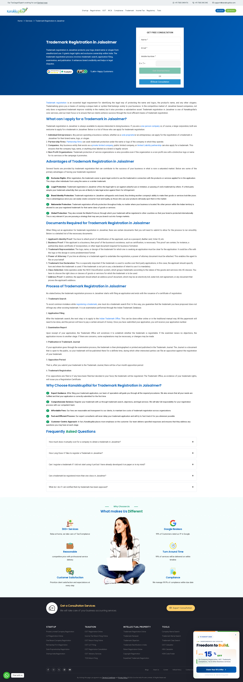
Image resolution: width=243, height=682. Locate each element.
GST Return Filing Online (94, 640)
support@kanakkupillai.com (225, 3)
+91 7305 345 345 (201, 3)
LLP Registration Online (54, 636)
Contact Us (189, 670)
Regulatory (151, 11)
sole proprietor (128, 135)
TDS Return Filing (91, 658)
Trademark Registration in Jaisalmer (50, 21)
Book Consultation (161, 82)
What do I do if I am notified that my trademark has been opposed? (121, 486)
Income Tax (140, 11)
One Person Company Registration (58, 640)
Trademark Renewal (130, 636)
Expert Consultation (182, 608)
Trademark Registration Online (134, 632)
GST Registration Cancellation (96, 649)
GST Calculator (167, 645)
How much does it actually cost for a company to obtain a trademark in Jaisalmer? (121, 441)
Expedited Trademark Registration (136, 658)
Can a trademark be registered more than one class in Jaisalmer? (121, 475)
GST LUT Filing (90, 645)
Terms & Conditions (108, 677)
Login (221, 11)
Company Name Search (170, 632)
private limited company (102, 145)
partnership (156, 145)
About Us (156, 670)
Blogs (147, 670)
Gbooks (232, 11)
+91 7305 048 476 (181, 3)
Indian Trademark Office (109, 318)
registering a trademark (86, 304)
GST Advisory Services (93, 654)
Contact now (42, 3)
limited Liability (144, 145)
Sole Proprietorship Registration (57, 649)
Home (20, 21)
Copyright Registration (131, 654)
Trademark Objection (131, 640)
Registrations (95, 11)
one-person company (150, 126)
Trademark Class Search (171, 640)
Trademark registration (56, 103)
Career (165, 670)
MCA (110, 11)
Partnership (72, 142)
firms (79, 142)
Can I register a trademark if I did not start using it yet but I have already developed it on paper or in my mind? (121, 464)
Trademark (129, 11)
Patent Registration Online (132, 649)
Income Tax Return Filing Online (96, 636)
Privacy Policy (123, 677)
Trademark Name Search (171, 636)
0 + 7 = (142, 63)
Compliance (118, 11)
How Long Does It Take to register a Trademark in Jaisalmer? (121, 453)
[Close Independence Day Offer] (235, 635)
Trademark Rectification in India (135, 645)
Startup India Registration (55, 654)
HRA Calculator (167, 649)
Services (29, 21)
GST (104, 11)
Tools (159, 11)
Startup (85, 11)
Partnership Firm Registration (56, 645)
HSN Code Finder (168, 654)
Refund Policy (177, 670)
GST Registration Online (94, 632)
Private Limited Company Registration (60, 632)
